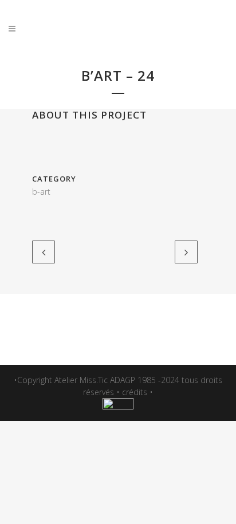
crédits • (137, 392)
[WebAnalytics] (118, 406)
